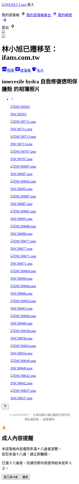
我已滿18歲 (11, 477)
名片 (40, 70)
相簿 (11, 70)
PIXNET (24, 415)
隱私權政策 (32, 419)
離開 (25, 477)
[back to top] (5, 406)
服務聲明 (48, 419)
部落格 (26, 70)
